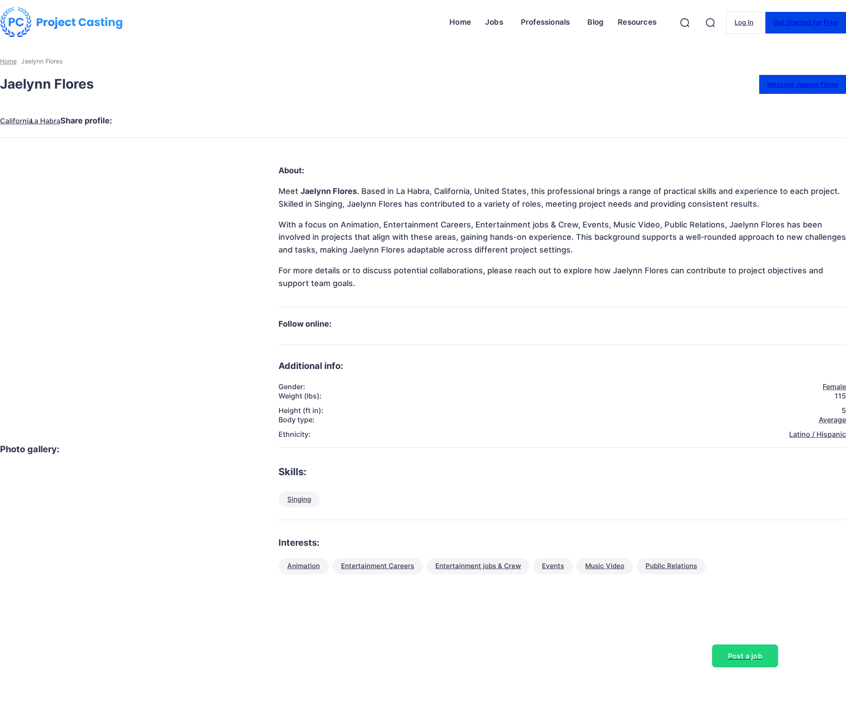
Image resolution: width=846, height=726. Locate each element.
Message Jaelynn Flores (802, 84)
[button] (684, 22)
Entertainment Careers (377, 566)
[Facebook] (131, 121)
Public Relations (671, 566)
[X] (163, 121)
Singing (299, 499)
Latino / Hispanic (817, 434)
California (16, 121)
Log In (744, 22)
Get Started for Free (805, 22)
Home (8, 61)
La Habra (45, 121)
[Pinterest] (195, 121)
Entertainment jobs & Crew (478, 566)
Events (553, 566)
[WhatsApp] (226, 121)
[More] (291, 121)
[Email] (258, 121)
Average (832, 419)
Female (834, 386)
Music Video (604, 566)
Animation (303, 566)
